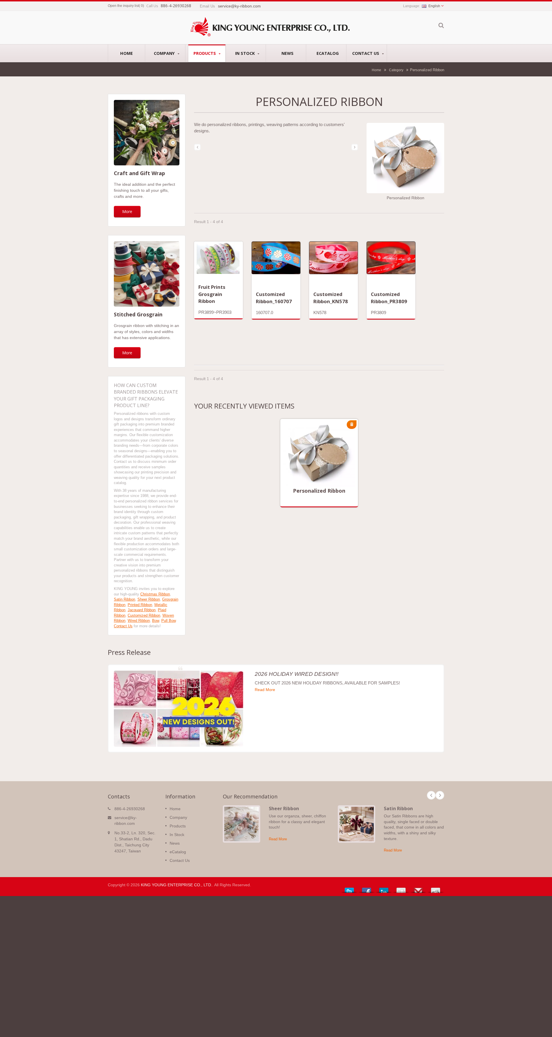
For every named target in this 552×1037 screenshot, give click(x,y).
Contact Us (366, 53)
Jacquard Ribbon (142, 610)
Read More (315, 466)
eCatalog (328, 53)
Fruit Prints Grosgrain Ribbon (211, 294)
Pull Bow (168, 620)
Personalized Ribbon (319, 490)
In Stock (245, 53)
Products (205, 53)
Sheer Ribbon (148, 599)
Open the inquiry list (123, 6)
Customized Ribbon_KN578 (330, 297)
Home (126, 53)
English (434, 6)
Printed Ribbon (140, 605)
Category (396, 70)
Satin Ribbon (124, 599)
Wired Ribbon (139, 620)
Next (440, 795)
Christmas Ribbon (155, 594)
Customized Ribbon (144, 615)
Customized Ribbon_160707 (274, 297)
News (287, 53)
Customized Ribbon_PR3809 (389, 297)
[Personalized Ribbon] (405, 158)
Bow (155, 620)
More (127, 211)
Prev (431, 795)
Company (165, 53)
